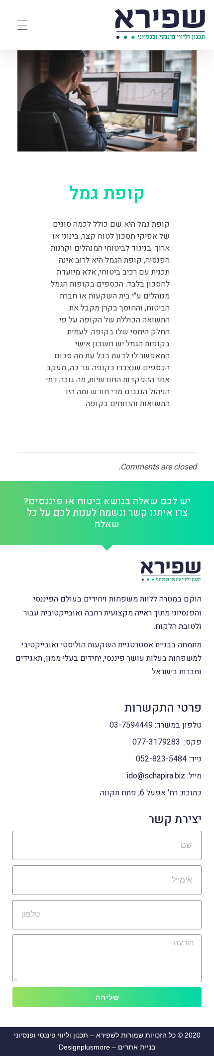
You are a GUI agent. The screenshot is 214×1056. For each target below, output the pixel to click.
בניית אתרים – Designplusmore (107, 1047)
